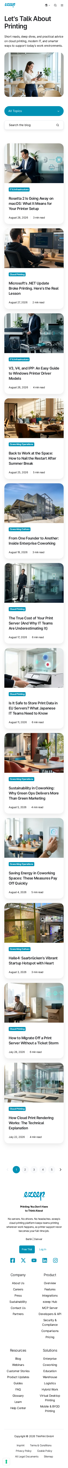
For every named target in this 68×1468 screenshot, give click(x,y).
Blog (18, 1358)
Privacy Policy (24, 1450)
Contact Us (18, 1308)
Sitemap (48, 1456)
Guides (18, 1383)
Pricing (50, 1337)
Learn (18, 1402)
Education (49, 1371)
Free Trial (27, 1249)
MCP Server (50, 1308)
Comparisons (50, 1331)
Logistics (50, 1383)
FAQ (18, 1389)
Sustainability (18, 1301)
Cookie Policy (44, 1450)
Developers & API (50, 1314)
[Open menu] (62, 5)
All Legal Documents (26, 1456)
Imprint (20, 1445)
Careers (18, 1289)
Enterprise (50, 1358)
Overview (50, 1283)
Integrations (50, 1295)
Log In (42, 1249)
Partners (18, 1314)
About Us (18, 1283)
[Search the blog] (57, 125)
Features (49, 1289)
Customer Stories (18, 1371)
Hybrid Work (50, 1389)
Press (18, 1295)
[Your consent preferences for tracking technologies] (6, 1461)
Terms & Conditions (40, 1445)
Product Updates (18, 1377)
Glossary (18, 1395)
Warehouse (50, 1377)
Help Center (18, 1408)
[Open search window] (55, 5)
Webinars (18, 1365)
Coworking (50, 1365)
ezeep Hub (50, 1301)
